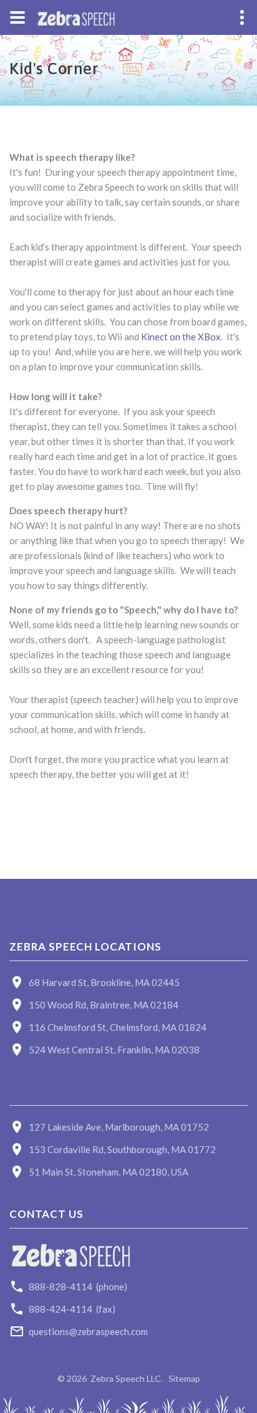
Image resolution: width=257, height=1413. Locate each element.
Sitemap (184, 1378)
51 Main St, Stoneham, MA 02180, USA (108, 1171)
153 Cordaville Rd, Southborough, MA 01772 (122, 1149)
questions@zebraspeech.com (88, 1331)
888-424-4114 (60, 1309)
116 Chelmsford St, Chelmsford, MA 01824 (117, 1027)
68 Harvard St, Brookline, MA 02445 (104, 982)
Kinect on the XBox (181, 336)
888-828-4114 (60, 1286)
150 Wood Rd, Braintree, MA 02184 (103, 1004)
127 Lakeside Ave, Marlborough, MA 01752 (119, 1127)
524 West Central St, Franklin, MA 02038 (114, 1049)
